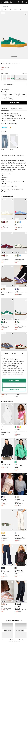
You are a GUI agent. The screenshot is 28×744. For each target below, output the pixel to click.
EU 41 (10, 98)
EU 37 (10, 94)
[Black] (2, 462)
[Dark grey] (2, 568)
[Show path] (2, 10)
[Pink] (18, 427)
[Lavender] (8, 77)
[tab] (5, 109)
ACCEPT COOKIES (14, 380)
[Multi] (15, 322)
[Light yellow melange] (20, 427)
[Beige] (15, 222)
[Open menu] (2, 2)
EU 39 (24, 94)
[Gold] (2, 533)
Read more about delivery (9, 123)
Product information (7, 84)
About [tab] (22, 353)
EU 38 (17, 94)
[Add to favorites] (25, 14)
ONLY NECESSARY (14, 389)
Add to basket (14, 103)
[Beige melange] (18, 497)
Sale (2, 69)
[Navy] (2, 497)
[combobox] (15, 6)
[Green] (13, 77)
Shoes (6, 9)
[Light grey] (15, 533)
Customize (13, 385)
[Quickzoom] (8, 147)
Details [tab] (14, 353)
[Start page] (8, 2)
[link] (19, 2)
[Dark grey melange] (18, 604)
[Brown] (2, 289)
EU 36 (4, 94)
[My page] (19, 2)
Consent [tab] (5, 353)
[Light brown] (2, 222)
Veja (2, 61)
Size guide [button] (6, 89)
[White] (4, 77)
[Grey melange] (15, 497)
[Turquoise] (20, 222)
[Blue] (15, 289)
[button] (2, 630)
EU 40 (4, 98)
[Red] (4, 222)
